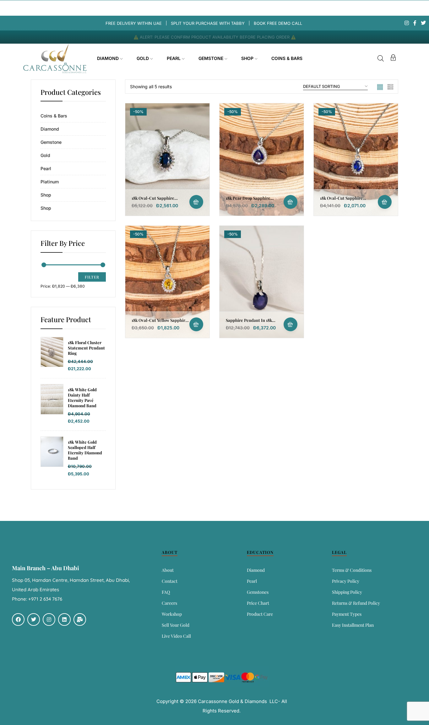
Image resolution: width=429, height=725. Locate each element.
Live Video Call (176, 636)
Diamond (50, 129)
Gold (45, 155)
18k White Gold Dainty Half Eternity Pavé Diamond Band (82, 397)
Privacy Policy (345, 581)
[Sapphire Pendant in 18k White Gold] (262, 282)
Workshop (172, 614)
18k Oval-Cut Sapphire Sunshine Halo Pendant (154, 200)
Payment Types (346, 614)
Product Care (260, 614)
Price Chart (258, 603)
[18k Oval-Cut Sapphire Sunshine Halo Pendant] (167, 159)
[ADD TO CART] (196, 202)
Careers (169, 603)
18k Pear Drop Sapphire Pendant (248, 200)
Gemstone (51, 142)
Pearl (46, 168)
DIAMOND (108, 58)
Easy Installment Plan (353, 625)
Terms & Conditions (352, 570)
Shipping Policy (347, 592)
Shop (46, 194)
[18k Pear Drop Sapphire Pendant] (262, 159)
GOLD (143, 58)
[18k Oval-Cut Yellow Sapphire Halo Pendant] (167, 282)
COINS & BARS (286, 58)
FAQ (166, 592)
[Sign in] (393, 58)
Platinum (50, 181)
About (168, 570)
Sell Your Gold (175, 625)
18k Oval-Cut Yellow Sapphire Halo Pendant (159, 322)
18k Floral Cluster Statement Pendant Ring (86, 348)
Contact (169, 581)
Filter (92, 276)
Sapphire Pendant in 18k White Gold (249, 322)
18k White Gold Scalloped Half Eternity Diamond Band (85, 450)
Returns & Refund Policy (356, 603)
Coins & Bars (54, 115)
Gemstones (258, 592)
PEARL (174, 58)
